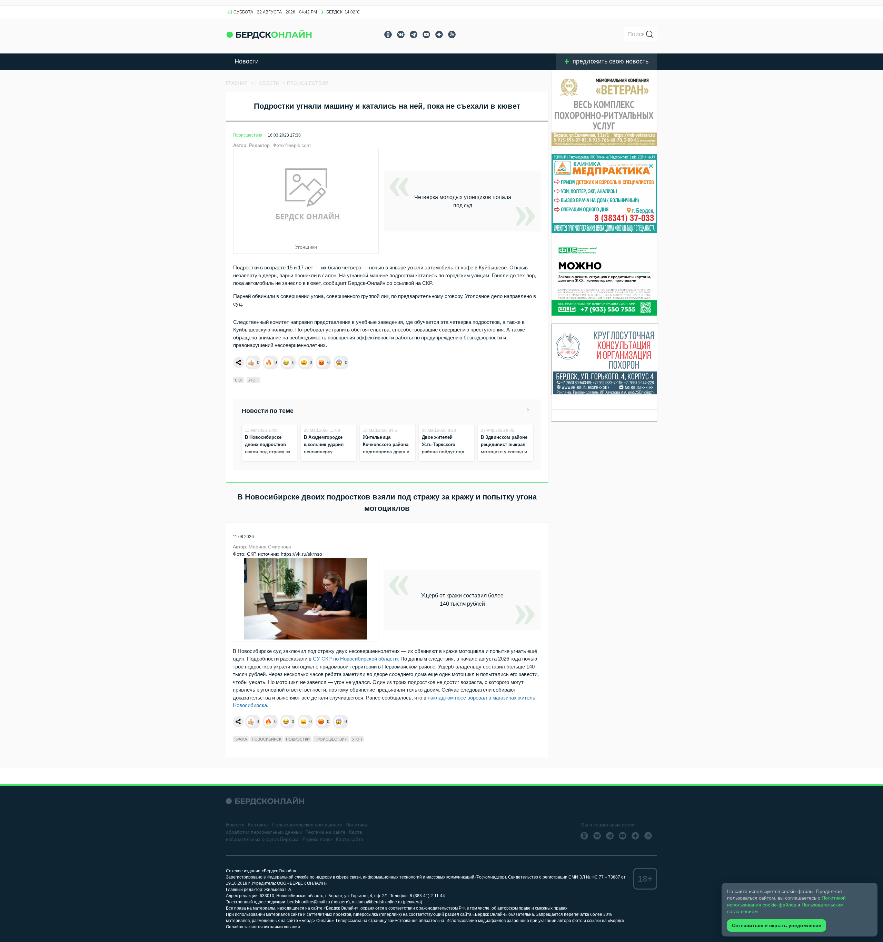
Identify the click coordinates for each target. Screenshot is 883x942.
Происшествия (247, 135)
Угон (253, 380)
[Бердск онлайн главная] (265, 801)
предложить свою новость (610, 61)
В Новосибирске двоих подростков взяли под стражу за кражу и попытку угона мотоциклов (267, 452)
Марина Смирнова (270, 546)
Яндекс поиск (317, 839)
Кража (241, 739)
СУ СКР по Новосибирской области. (356, 659)
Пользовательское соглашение (307, 824)
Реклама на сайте (325, 832)
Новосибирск (266, 739)
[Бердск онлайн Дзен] (439, 34)
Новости (247, 61)
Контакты (258, 824)
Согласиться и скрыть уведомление (776, 925)
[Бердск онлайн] (269, 34)
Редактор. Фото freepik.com (280, 145)
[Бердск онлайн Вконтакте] (401, 34)
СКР (238, 380)
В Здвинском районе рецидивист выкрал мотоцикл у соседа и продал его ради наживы (504, 452)
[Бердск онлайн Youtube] (426, 34)
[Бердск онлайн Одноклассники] (388, 34)
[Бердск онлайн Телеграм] (413, 34)
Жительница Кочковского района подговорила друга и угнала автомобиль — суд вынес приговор (387, 452)
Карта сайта (349, 839)
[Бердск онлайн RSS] (452, 34)
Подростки (298, 739)
